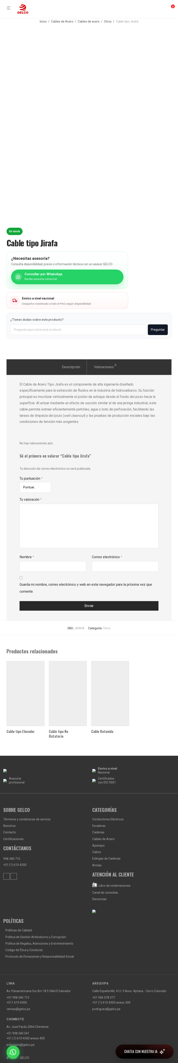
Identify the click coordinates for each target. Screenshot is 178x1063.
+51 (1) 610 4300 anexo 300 (111, 1002)
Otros (108, 21)
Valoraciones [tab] (105, 366)
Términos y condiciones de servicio (27, 819)
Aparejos (98, 845)
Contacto (9, 832)
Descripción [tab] (71, 367)
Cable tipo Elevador (21, 731)
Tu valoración (31, 499)
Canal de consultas (105, 892)
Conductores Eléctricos (108, 819)
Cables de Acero (62, 21)
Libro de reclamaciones (114, 885)
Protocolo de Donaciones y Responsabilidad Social (39, 956)
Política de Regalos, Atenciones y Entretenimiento (39, 943)
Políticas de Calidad (18, 930)
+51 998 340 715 (18, 997)
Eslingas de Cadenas (106, 858)
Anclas (97, 865)
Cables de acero (89, 21)
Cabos (96, 852)
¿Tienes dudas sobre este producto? (37, 319)
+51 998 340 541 (18, 1033)
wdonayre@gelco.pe (21, 1045)
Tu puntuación (31, 478)
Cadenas (98, 832)
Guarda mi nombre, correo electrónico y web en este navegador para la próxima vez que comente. (86, 588)
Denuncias (99, 899)
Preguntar (158, 329)
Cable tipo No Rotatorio (58, 734)
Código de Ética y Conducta (24, 950)
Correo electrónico (107, 557)
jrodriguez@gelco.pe (106, 1009)
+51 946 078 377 (103, 997)
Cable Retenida (102, 731)
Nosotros (9, 825)
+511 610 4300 (17, 1002)
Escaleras (98, 825)
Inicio (43, 21)
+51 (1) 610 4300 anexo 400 (26, 1038)
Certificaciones (13, 839)
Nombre (27, 557)
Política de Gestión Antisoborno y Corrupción (35, 937)
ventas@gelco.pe (18, 1009)
